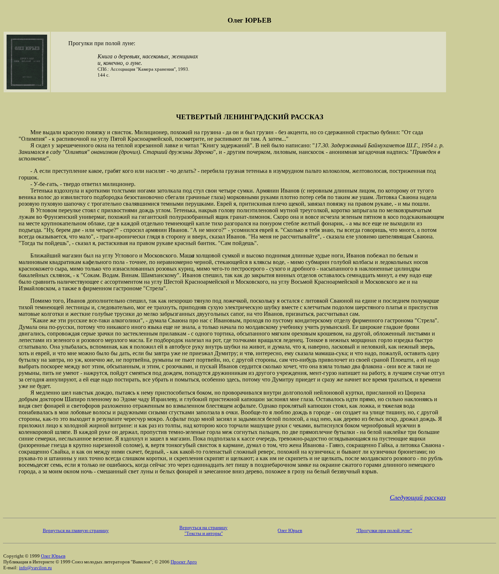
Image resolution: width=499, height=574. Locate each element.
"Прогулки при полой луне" (384, 530)
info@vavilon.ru (35, 567)
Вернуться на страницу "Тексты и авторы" (203, 530)
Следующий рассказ (418, 497)
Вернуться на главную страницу (76, 530)
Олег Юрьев (290, 530)
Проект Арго (184, 562)
